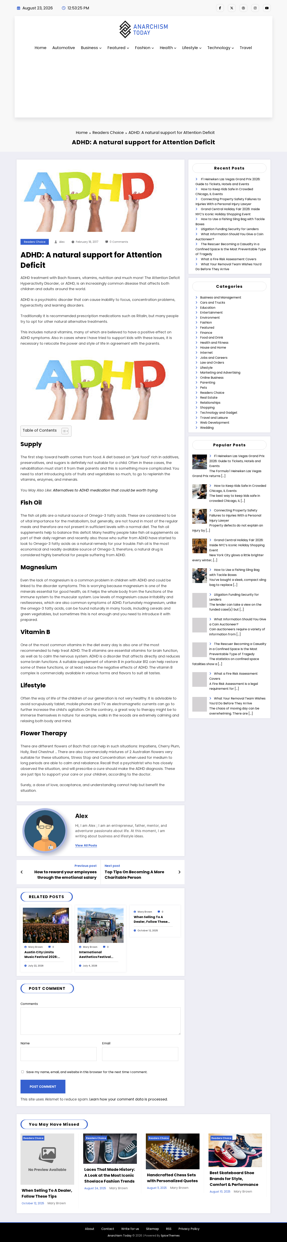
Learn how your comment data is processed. (128, 1099)
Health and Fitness (214, 342)
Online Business (212, 377)
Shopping (207, 407)
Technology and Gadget (218, 412)
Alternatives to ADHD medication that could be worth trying (105, 490)
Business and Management (220, 297)
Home (40, 47)
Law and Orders (212, 362)
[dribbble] (243, 8)
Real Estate (208, 397)
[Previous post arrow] (21, 872)
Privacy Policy (189, 1229)
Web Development (214, 422)
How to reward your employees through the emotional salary (65, 874)
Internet (206, 352)
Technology (218, 47)
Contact (107, 1229)
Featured (116, 47)
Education (207, 307)
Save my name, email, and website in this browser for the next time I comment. (86, 1072)
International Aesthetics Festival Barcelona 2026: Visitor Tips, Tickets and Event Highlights (98, 954)
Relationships (210, 402)
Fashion (142, 47)
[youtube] (267, 8)
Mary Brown (35, 947)
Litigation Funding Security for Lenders (230, 229)
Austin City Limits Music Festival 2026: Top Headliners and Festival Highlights (41, 954)
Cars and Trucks (212, 302)
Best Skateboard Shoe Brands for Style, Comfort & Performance (234, 1178)
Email (106, 1043)
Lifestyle (190, 47)
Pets (203, 387)
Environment (210, 317)
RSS (168, 1229)
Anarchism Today (120, 1236)
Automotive (63, 47)
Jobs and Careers (213, 357)
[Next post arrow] (179, 872)
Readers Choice (34, 242)
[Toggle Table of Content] (63, 431)
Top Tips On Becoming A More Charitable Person (134, 874)
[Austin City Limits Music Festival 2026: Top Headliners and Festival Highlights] (46, 925)
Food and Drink (211, 337)
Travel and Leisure (214, 417)
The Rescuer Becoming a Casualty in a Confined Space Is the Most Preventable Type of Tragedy (230, 249)
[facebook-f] (220, 8)
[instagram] (255, 8)
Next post (112, 866)
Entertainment (211, 312)
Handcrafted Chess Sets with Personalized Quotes (172, 1178)
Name (25, 1043)
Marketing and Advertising (220, 372)
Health (166, 47)
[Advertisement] (143, 85)
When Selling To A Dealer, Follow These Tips (151, 919)
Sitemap (152, 1229)
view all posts (86, 845)
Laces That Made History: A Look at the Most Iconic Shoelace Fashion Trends (109, 1175)
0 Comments (119, 242)
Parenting (207, 382)
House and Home (213, 347)
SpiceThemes (170, 1236)
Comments (29, 1004)
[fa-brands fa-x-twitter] (232, 8)
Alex (62, 242)
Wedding (207, 427)
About (89, 1229)
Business (89, 47)
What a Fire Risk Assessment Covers (228, 259)
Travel (246, 47)
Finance (206, 332)
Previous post (86, 866)
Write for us (130, 1229)
